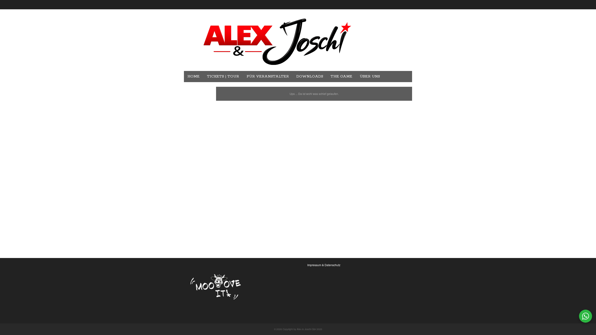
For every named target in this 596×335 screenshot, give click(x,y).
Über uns (370, 76)
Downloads (309, 76)
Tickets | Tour (223, 76)
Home (193, 76)
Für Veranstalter (268, 76)
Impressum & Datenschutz (323, 265)
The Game (341, 76)
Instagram (199, 87)
